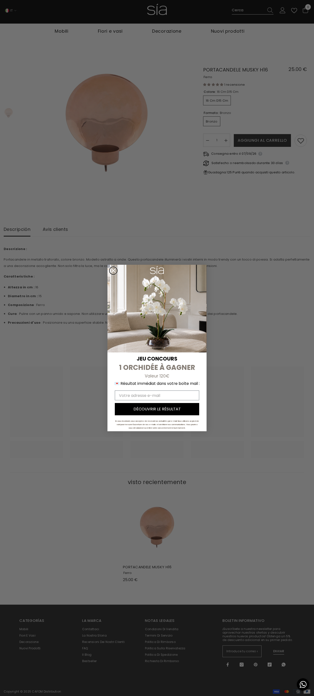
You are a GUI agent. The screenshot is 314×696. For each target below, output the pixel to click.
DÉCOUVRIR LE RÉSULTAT (157, 409)
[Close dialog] (113, 271)
